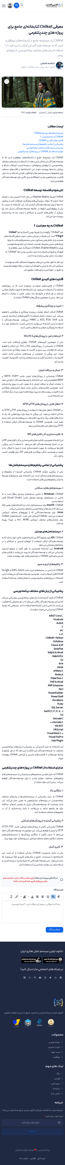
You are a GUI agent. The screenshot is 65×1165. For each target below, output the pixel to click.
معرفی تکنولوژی (45, 112)
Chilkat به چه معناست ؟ (51, 137)
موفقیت (56, 1057)
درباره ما (56, 1088)
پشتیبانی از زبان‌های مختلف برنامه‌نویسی (44, 148)
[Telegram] (60, 977)
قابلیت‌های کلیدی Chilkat (51, 140)
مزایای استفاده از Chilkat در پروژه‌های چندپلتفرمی (40, 151)
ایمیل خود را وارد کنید (53, 1116)
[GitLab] (29, 977)
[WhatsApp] (55, 977)
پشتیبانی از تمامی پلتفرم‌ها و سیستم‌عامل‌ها (43, 144)
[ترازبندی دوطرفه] (37, 897)
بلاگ (58, 1074)
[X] (50, 977)
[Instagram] (45, 977)
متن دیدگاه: (58, 889)
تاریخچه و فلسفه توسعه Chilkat (48, 133)
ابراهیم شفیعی (47, 63)
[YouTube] (40, 977)
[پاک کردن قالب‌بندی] (11, 897)
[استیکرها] (47, 897)
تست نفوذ (55, 1052)
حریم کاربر (55, 1083)
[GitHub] (34, 977)
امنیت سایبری (54, 1047)
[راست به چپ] (53, 897)
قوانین (57, 1078)
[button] (31, 897)
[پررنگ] (42, 897)
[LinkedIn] (24, 977)
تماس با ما (55, 1093)
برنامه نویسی (54, 1042)
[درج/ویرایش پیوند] (16, 897)
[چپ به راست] (58, 897)
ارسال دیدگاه (54, 929)
